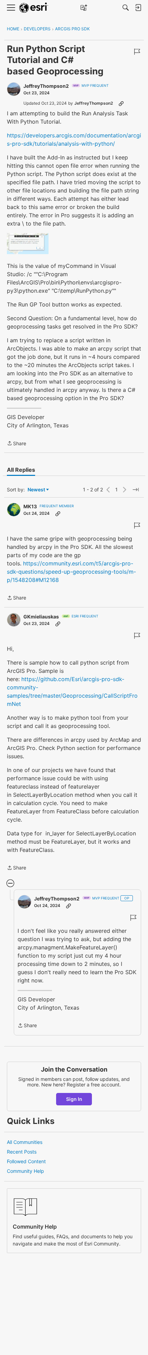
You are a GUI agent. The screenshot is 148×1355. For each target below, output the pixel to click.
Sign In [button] (74, 1099)
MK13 (30, 506)
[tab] (21, 470)
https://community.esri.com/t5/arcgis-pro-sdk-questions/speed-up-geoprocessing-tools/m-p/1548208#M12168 (71, 571)
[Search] (125, 7)
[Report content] (137, 51)
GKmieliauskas (41, 616)
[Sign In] (138, 7)
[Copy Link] (121, 103)
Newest (36, 490)
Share (16, 443)
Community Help (25, 1171)
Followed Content (26, 1161)
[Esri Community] (33, 7)
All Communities (24, 1142)
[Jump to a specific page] (135, 489)
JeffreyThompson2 (46, 86)
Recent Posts (21, 1152)
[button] (28, 243)
